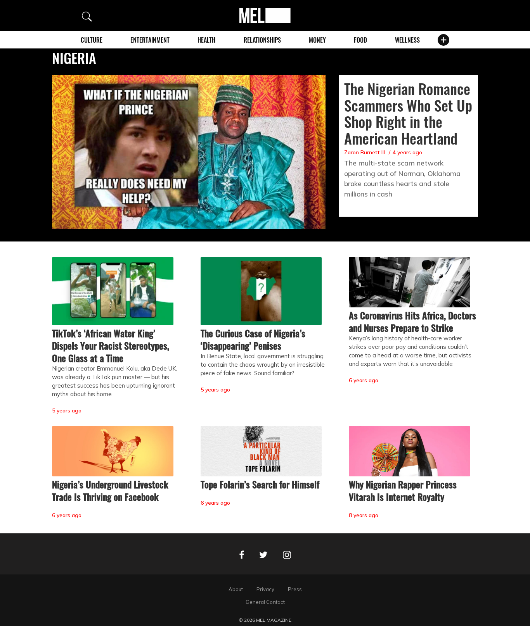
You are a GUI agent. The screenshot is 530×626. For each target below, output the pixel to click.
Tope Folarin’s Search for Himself (260, 484)
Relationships (262, 40)
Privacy (265, 589)
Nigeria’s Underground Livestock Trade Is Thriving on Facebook (110, 490)
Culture (91, 40)
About (236, 589)
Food (360, 40)
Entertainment (150, 40)
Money (317, 40)
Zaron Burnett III (364, 152)
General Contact (265, 602)
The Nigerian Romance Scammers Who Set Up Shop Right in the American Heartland (408, 113)
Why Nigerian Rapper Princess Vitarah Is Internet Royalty (403, 490)
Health (206, 40)
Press (295, 589)
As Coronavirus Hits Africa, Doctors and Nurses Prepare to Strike (412, 321)
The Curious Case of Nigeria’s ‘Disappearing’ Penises (253, 339)
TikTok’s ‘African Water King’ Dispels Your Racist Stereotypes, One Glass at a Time (110, 345)
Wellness (407, 40)
